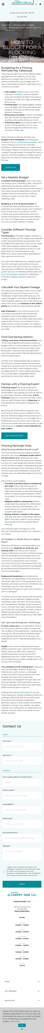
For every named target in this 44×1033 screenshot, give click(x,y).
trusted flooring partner (27, 142)
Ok (22, 1025)
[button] (32, 4)
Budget (31, 25)
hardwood (17, 553)
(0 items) (40, 4)
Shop (7, 982)
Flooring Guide (19, 25)
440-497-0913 (22, 17)
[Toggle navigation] (3, 4)
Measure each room (30, 293)
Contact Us (11, 167)
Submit (22, 884)
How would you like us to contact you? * (17, 777)
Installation (18, 94)
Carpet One (5, 25)
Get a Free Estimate (14, 436)
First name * (7, 741)
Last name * (7, 755)
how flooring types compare (13, 274)
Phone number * (9, 790)
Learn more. (15, 1021)
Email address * (8, 804)
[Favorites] (36, 4)
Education (10, 1001)
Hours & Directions (22, 911)
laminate (21, 692)
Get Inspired (10, 991)
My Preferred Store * (10, 832)
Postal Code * (7, 818)
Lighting (8, 517)
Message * (6, 846)
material (8, 212)
